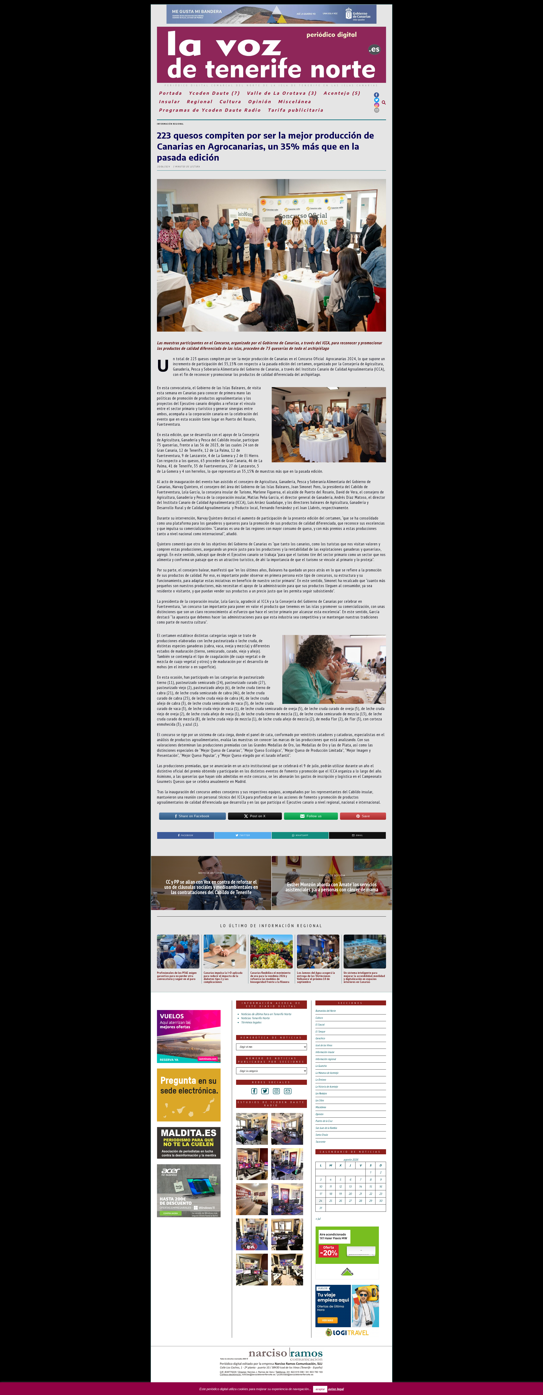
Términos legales (251, 1022)
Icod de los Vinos (323, 1045)
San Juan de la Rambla (326, 1128)
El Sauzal (319, 1024)
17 (320, 1193)
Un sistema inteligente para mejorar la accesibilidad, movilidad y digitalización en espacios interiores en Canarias (364, 977)
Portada (170, 93)
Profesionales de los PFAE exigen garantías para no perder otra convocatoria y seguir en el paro (177, 976)
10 (320, 1186)
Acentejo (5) (342, 93)
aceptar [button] (320, 1389)
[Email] (376, 110)
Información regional (170, 123)
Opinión (260, 101)
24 (320, 1200)
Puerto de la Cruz (323, 1121)
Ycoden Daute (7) (214, 93)
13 (350, 1186)
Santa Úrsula (321, 1135)
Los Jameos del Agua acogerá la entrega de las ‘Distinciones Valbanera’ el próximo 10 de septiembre (316, 977)
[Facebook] (376, 94)
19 (340, 1193)
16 (380, 1186)
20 (350, 1193)
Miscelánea (294, 101)
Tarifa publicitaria (296, 110)
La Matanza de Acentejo (326, 1073)
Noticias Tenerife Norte (255, 1018)
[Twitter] (376, 100)
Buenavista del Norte (325, 1011)
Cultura (230, 101)
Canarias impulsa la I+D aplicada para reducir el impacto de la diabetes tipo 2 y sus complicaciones (223, 977)
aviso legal (336, 1389)
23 (380, 1193)
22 (370, 1193)
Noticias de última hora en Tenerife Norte (266, 1014)
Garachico (320, 1038)
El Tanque (320, 1031)
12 (340, 1186)
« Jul (317, 1218)
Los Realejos (321, 1093)
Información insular (324, 1052)
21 (360, 1193)
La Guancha (320, 1066)
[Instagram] (376, 105)
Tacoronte (320, 1142)
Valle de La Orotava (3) (282, 93)
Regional (200, 101)
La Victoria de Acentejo (326, 1086)
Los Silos (319, 1100)
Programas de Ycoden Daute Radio (210, 110)
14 (360, 1186)
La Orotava (320, 1079)
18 (330, 1193)
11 (330, 1186)
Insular (169, 101)
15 (370, 1186)
